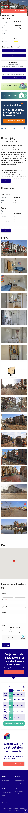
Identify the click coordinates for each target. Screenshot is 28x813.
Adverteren (3, 799)
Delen (14, 55)
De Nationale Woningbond (6, 792)
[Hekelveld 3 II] (14, 248)
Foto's (14, 128)
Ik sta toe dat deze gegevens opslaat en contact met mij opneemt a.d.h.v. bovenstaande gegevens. (13, 630)
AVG (4, 625)
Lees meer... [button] (6, 180)
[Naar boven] (25, 811)
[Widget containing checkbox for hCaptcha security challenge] (14, 637)
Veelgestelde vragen (19, 780)
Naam (4, 593)
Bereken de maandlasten (14, 763)
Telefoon (4, 606)
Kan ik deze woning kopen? (14, 70)
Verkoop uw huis (18, 783)
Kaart (25, 128)
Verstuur (6, 645)
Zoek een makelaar (5, 780)
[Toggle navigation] (24, 6)
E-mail (4, 600)
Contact (14, 50)
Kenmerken (3, 128)
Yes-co (20, 810)
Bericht (4, 612)
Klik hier (14, 671)
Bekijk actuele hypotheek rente (14, 77)
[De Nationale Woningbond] (9, 6)
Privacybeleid (4, 802)
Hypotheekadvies (5, 783)
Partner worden (23, 1)
